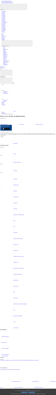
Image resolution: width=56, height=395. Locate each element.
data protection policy (32, 393)
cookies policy (38, 393)
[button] (29, 88)
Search (1, 68)
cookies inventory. (44, 393)
